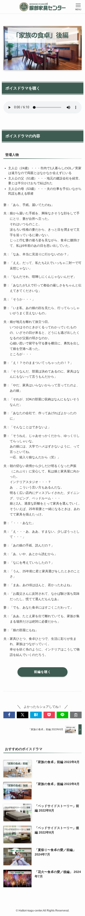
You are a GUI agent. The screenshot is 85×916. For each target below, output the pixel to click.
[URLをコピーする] (76, 715)
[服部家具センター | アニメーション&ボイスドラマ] (42, 7)
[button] (9, 715)
